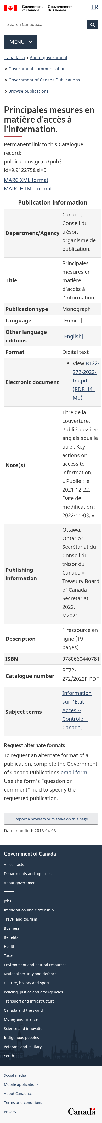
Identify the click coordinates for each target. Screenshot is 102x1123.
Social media (15, 1075)
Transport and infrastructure (29, 1001)
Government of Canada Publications (44, 80)
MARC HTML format (28, 188)
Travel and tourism (20, 919)
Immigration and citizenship (29, 910)
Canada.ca (14, 57)
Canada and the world (23, 1010)
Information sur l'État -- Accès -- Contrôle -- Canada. (77, 710)
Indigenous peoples (21, 1037)
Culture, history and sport (26, 982)
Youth (9, 1055)
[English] (72, 336)
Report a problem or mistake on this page (51, 818)
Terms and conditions (23, 1102)
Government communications (38, 69)
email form (74, 772)
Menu (17, 41)
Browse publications (28, 91)
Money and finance (21, 1019)
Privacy (10, 1111)
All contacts (14, 864)
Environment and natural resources (35, 964)
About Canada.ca (19, 1093)
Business (12, 928)
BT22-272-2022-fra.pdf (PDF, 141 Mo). (86, 380)
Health (9, 946)
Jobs (7, 900)
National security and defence (30, 973)
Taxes (9, 955)
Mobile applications (21, 1084)
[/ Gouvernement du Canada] (38, 8)
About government (48, 57)
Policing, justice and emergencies (33, 992)
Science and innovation (24, 1028)
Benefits (11, 937)
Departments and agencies (28, 873)
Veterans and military (23, 1046)
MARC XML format (26, 179)
